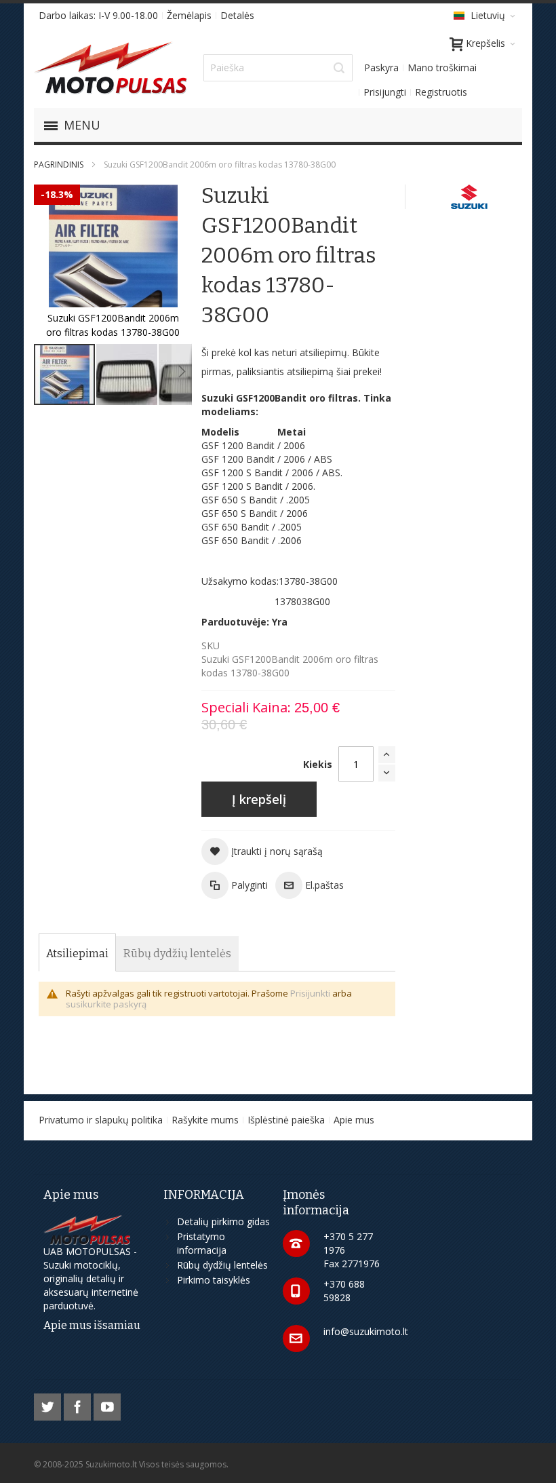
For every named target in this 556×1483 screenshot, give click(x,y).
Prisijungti (384, 91)
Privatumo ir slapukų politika (101, 1119)
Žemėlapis (189, 15)
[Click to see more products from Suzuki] (470, 197)
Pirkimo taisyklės (213, 1279)
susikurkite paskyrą (106, 1004)
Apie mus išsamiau (91, 1325)
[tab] (77, 953)
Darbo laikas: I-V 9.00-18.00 (98, 15)
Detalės (237, 15)
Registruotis (441, 91)
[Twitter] (49, 1404)
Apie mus (354, 1119)
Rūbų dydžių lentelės (222, 1264)
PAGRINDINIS (58, 164)
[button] (127, 374)
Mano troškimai (442, 67)
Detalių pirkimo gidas (223, 1221)
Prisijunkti (310, 993)
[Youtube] (107, 1404)
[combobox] (278, 67)
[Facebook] (79, 1404)
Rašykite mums (205, 1119)
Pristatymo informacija (201, 1243)
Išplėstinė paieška (286, 1119)
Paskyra (381, 67)
